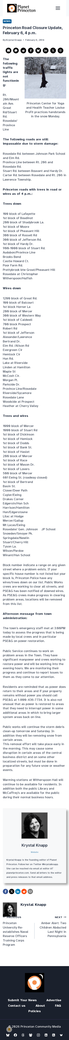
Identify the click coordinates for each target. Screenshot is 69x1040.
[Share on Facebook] (31, 50)
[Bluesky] (8, 1035)
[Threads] (23, 1035)
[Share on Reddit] (23, 50)
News (7, 21)
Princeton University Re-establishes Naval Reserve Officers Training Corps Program (15, 931)
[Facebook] (15, 1035)
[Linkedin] (46, 1035)
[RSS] (53, 1035)
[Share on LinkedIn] (45, 50)
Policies (34, 1011)
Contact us (16, 1006)
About (40, 1006)
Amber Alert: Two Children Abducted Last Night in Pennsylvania (53, 927)
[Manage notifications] (9, 1029)
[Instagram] (38, 1035)
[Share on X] (53, 50)
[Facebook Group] (30, 1035)
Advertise (53, 1000)
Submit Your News (22, 1000)
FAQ (58, 1006)
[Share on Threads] (60, 50)
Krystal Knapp (34, 845)
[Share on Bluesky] (38, 50)
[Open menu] (58, 8)
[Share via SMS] (16, 50)
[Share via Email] (8, 50)
